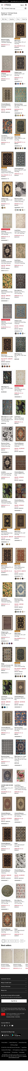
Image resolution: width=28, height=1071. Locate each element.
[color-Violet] (11, 643)
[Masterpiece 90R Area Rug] (7, 803)
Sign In (22, 5)
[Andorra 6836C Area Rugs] (21, 462)
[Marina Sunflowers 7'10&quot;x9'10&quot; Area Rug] (7, 589)
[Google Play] (16, 1035)
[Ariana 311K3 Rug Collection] (7, 860)
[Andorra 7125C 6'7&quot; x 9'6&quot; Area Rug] (7, 890)
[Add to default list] (12, 950)
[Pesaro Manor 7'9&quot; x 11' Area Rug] (21, 30)
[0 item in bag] (26, 5)
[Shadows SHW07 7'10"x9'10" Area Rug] (19, 956)
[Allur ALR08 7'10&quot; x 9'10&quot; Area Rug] (21, 718)
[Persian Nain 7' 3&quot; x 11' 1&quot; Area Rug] (7, 775)
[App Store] (5, 1035)
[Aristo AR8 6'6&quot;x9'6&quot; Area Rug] (21, 919)
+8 (24, 83)
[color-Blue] (18, 84)
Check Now (17, 1016)
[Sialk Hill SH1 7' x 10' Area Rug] (21, 63)
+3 (24, 209)
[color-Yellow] (20, 115)
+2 (24, 115)
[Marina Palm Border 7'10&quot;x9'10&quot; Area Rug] (7, 490)
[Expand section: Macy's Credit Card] (14, 983)
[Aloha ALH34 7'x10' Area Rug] (7, 747)
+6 (24, 611)
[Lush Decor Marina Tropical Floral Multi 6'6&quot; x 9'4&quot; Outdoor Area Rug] (21, 775)
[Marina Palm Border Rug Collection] (7, 687)
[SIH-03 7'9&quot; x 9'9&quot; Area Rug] (7, 377)
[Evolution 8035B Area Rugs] (21, 860)
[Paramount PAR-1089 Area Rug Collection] (7, 250)
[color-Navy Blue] (22, 333)
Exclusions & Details (10, 1016)
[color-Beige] (22, 210)
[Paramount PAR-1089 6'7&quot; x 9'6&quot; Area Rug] (7, 462)
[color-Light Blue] (18, 333)
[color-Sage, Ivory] (18, 115)
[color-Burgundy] (20, 84)
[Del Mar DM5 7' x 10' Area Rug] (7, 622)
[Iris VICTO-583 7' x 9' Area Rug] (7, 63)
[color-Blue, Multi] (20, 210)
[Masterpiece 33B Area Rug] (21, 687)
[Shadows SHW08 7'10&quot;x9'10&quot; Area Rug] (7, 30)
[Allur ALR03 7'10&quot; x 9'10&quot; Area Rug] (21, 94)
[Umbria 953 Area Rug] (21, 654)
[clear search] (25, 8)
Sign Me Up (14, 1001)
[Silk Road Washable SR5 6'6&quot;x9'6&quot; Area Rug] (7, 654)
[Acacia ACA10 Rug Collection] (7, 94)
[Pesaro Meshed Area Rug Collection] (21, 555)
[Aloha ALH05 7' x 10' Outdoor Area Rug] (21, 189)
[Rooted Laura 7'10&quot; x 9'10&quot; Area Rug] (21, 281)
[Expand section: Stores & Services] (14, 986)
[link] (7, 43)
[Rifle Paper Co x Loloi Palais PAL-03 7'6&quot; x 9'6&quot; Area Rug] (21, 747)
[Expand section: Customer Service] (14, 979)
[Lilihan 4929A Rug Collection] (21, 433)
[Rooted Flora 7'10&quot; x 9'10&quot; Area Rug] (21, 890)
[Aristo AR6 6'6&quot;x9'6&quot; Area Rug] (21, 834)
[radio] (16, 52)
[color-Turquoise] (16, 115)
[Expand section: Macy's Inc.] (14, 990)
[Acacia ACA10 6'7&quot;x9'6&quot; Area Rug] (7, 718)
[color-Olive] (22, 612)
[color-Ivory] (18, 52)
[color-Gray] (22, 84)
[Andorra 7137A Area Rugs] (21, 490)
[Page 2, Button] (25, 941)
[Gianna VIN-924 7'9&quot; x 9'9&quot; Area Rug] (7, 220)
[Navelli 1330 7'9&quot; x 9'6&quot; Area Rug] (21, 622)
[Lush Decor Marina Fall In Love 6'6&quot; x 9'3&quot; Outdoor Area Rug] (7, 126)
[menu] (2, 5)
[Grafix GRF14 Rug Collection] (21, 589)
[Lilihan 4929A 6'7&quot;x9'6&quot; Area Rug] (7, 919)
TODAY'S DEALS (4, 1)
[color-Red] (20, 52)
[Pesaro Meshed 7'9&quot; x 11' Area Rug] (7, 555)
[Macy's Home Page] (7, 5)
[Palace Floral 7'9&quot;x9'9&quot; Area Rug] (7, 311)
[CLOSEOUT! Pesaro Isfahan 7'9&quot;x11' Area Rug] (7, 159)
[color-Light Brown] (7, 643)
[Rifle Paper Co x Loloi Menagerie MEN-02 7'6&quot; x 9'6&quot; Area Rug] (7, 407)
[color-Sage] (18, 578)
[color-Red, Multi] (22, 115)
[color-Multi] (18, 612)
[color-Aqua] (7, 707)
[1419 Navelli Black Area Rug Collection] (7, 520)
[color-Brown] (2, 643)
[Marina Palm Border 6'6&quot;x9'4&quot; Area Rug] (21, 407)
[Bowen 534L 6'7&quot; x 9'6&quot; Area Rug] (21, 159)
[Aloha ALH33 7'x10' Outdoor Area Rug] (7, 433)
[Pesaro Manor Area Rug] (7, 344)
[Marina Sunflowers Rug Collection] (7, 281)
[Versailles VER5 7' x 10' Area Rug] (7, 189)
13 (21, 941)
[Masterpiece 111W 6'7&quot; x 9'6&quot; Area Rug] (21, 803)
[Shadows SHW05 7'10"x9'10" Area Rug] (7, 956)
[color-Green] (18, 148)
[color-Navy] (22, 52)
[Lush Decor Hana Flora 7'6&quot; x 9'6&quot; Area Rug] (21, 220)
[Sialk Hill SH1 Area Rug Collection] (21, 311)
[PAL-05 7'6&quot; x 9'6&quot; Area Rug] (21, 344)
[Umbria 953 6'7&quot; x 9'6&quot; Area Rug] (21, 126)
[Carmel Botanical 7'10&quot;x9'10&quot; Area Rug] (21, 250)
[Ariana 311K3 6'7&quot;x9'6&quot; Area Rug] (7, 834)
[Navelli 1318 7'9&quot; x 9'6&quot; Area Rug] (21, 520)
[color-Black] (16, 52)
